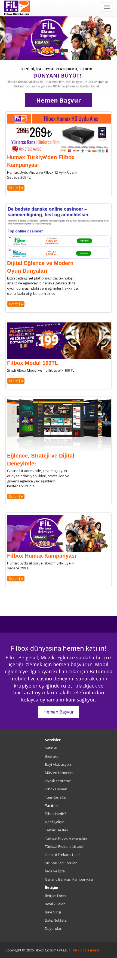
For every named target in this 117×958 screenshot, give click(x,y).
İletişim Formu (56, 895)
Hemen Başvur (58, 100)
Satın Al (51, 748)
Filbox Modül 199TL (32, 363)
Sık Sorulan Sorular (61, 862)
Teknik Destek (56, 830)
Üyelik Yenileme (58, 780)
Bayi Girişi (53, 912)
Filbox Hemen (56, 789)
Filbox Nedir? (55, 813)
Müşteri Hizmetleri (60, 772)
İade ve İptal (55, 871)
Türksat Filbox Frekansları (66, 838)
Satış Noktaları (57, 920)
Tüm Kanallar (56, 797)
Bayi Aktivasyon (58, 764)
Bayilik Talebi (55, 903)
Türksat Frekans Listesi (64, 846)
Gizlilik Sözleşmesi (84, 950)
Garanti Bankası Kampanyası (69, 879)
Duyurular (53, 928)
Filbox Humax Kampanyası (41, 556)
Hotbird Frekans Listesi (63, 854)
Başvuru (52, 756)
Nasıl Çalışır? (55, 821)
